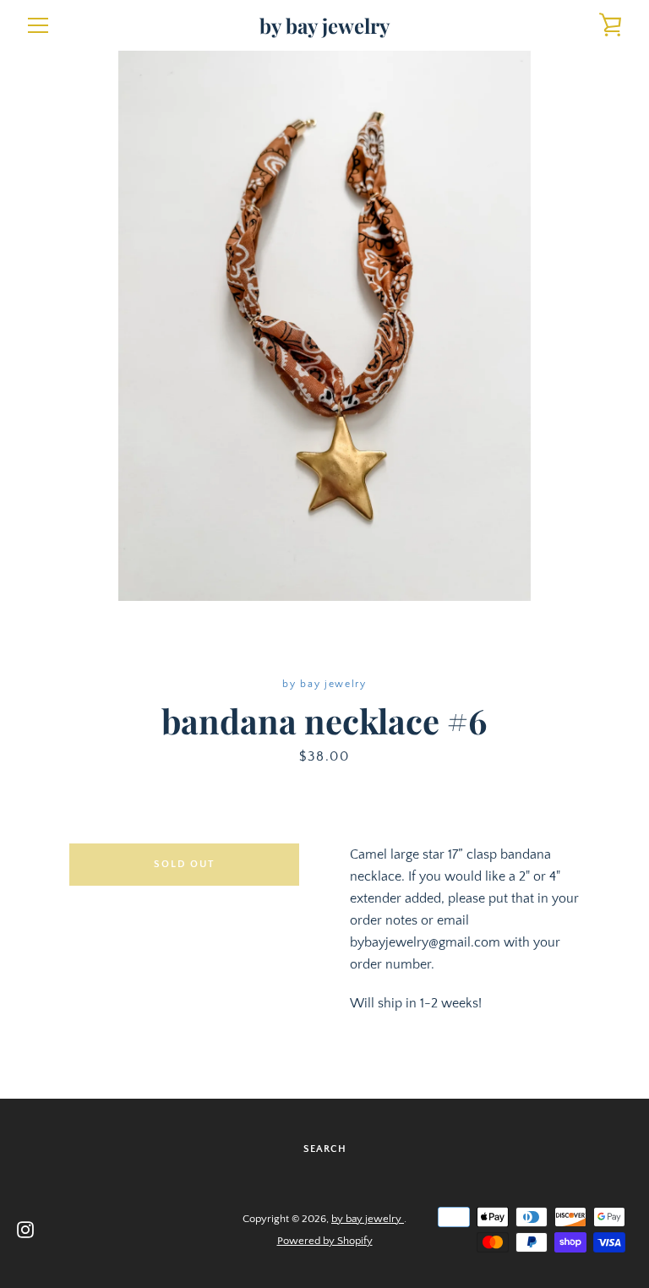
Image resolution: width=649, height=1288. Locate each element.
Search (324, 1148)
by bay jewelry (324, 26)
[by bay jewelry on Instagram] (25, 1228)
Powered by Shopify (325, 1241)
